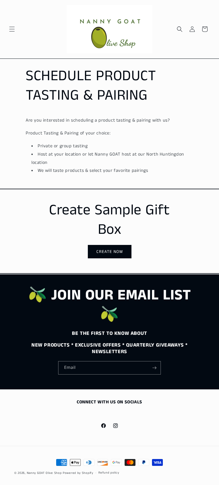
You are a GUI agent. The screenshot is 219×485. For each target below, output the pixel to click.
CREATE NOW (109, 252)
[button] (12, 29)
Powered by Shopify (78, 473)
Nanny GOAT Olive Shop (44, 473)
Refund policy (108, 472)
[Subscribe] (154, 368)
